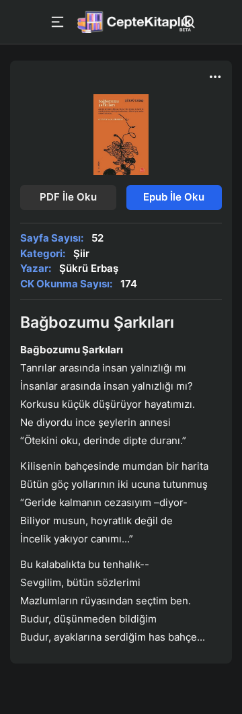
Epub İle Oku (173, 196)
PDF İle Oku (68, 196)
